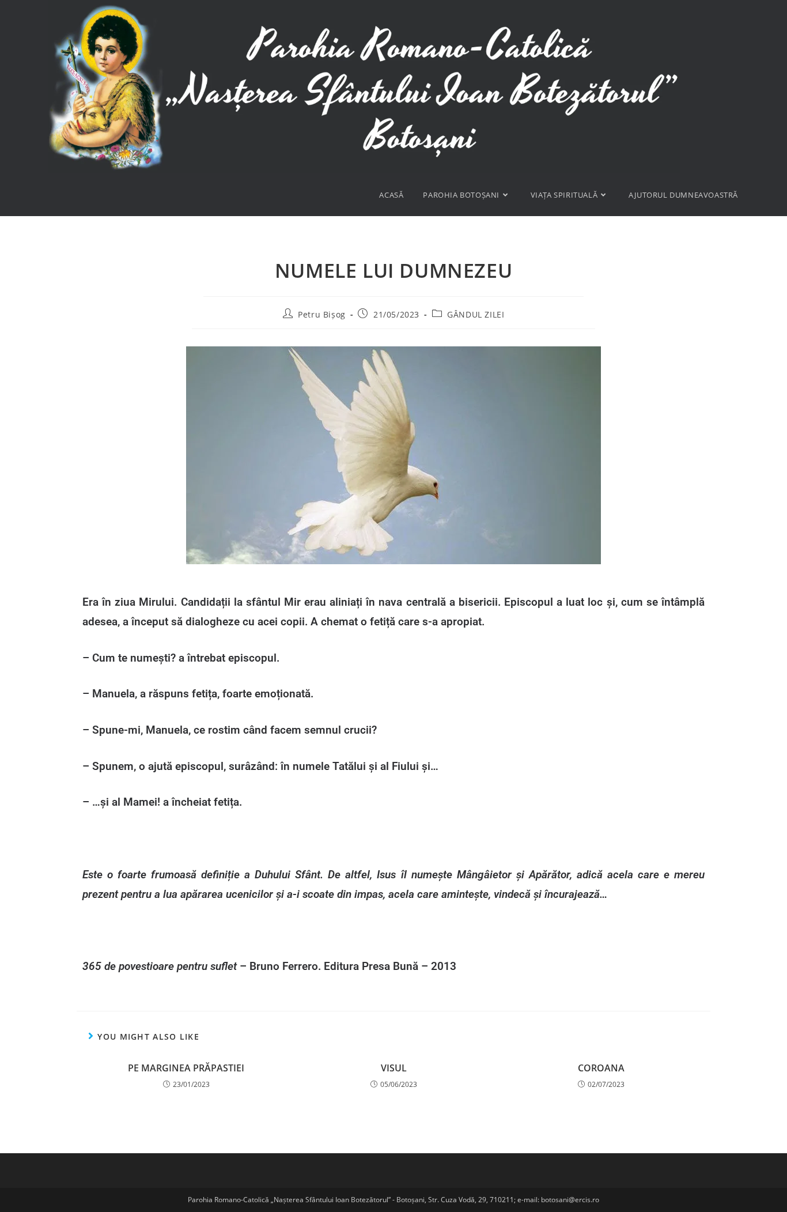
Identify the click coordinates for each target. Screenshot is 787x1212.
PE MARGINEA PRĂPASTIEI (186, 1068)
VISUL (394, 1068)
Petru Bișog (322, 314)
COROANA (601, 1068)
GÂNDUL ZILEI (475, 314)
